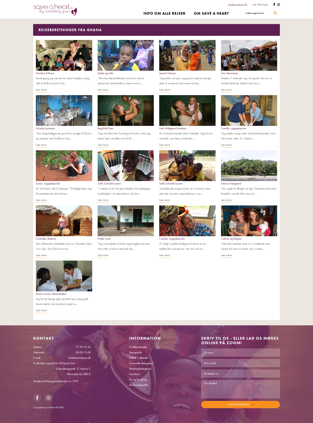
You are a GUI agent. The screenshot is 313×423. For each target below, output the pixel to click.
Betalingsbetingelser (140, 369)
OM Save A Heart (211, 13)
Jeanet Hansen (167, 73)
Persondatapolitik (138, 385)
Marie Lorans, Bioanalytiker (51, 294)
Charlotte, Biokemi (46, 239)
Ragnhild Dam (105, 128)
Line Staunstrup (229, 73)
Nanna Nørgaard (231, 183)
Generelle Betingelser (141, 363)
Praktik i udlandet (138, 358)
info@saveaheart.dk (237, 4)
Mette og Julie (105, 73)
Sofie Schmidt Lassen (109, 183)
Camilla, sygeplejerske (233, 128)
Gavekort (134, 374)
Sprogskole (135, 352)
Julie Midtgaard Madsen (173, 128)
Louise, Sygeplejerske (48, 183)
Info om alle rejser (164, 13)
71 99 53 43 (83, 347)
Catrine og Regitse (231, 239)
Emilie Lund (104, 239)
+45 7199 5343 (260, 4)
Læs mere (41, 90)
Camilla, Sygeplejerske (172, 239)
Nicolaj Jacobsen (45, 128)
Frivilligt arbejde (138, 347)
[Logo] (55, 9)
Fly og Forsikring (138, 379)
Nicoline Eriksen (45, 73)
